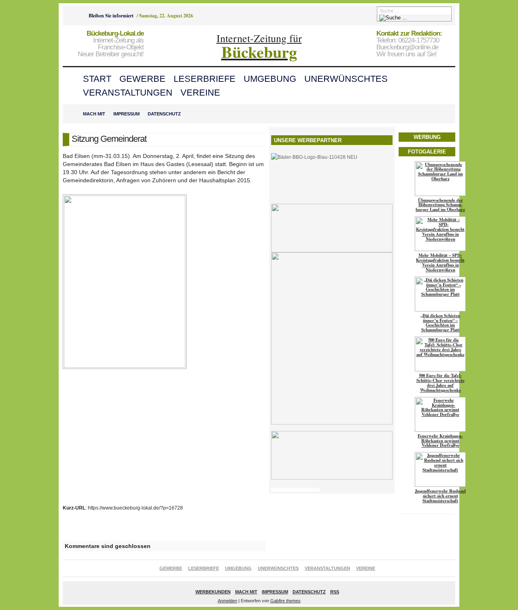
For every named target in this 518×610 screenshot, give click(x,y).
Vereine (200, 92)
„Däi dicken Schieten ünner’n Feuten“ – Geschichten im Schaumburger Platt (440, 322)
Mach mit (94, 113)
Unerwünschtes (346, 79)
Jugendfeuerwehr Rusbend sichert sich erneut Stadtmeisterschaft (440, 496)
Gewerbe (142, 79)
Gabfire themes (285, 600)
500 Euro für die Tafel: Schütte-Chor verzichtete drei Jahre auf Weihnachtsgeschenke (440, 382)
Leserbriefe (205, 79)
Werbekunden (213, 591)
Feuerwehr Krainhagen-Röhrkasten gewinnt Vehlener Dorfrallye (440, 441)
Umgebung (270, 79)
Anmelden (227, 600)
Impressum (126, 113)
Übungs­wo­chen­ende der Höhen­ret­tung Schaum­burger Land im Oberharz (440, 205)
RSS (334, 591)
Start (97, 79)
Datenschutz (164, 113)
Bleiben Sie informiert (111, 15)
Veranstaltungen (127, 92)
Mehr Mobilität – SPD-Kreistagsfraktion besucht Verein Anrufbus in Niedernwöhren (440, 262)
